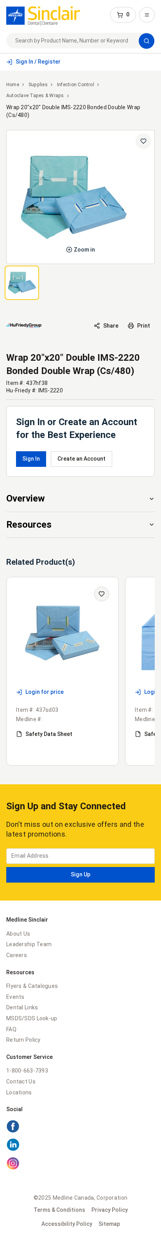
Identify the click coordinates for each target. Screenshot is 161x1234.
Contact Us (21, 1081)
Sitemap (109, 1224)
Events (15, 997)
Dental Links (22, 1007)
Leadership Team (29, 944)
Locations (19, 1092)
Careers (16, 955)
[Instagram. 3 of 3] (80, 1164)
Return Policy (23, 1040)
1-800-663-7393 (27, 1070)
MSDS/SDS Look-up (31, 1018)
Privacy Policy (109, 1210)
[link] (43, 14)
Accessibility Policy (66, 1224)
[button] (123, 15)
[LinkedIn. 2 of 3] (80, 1146)
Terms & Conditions (59, 1210)
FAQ (11, 1029)
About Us (18, 934)
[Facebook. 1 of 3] (80, 1127)
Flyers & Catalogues (32, 986)
